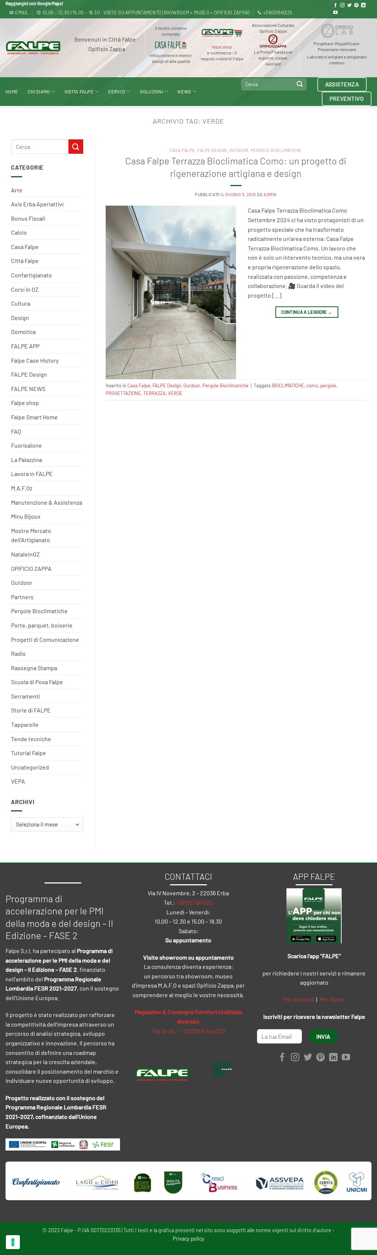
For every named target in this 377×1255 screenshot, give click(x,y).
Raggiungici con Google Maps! (34, 3)
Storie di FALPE (31, 710)
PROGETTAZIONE (123, 393)
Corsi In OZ (25, 289)
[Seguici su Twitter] (349, 5)
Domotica (23, 331)
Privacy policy (188, 1239)
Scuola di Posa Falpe (37, 681)
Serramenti (25, 696)
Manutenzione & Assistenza (46, 502)
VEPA (18, 781)
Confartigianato (31, 274)
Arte (16, 189)
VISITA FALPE (79, 92)
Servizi (116, 92)
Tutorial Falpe (28, 752)
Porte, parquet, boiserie (42, 625)
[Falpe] (33, 47)
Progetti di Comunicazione (45, 639)
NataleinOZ (25, 554)
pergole (328, 385)
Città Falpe (25, 260)
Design (20, 317)
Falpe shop (25, 402)
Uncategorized (30, 767)
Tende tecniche (31, 738)
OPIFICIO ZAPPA (31, 568)
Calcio (19, 232)
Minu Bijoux (25, 516)
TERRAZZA (154, 393)
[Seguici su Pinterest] (356, 5)
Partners (22, 596)
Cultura (20, 303)
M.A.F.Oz (21, 487)
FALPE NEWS (28, 388)
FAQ (16, 431)
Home (12, 92)
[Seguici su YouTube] (335, 12)
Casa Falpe (25, 246)
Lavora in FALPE (32, 473)
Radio (18, 653)
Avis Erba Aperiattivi (37, 203)
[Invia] (300, 84)
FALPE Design (29, 374)
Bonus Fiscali (28, 218)
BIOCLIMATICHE (288, 385)
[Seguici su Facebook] (335, 5)
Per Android (298, 999)
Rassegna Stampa (34, 667)
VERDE (175, 393)
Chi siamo (39, 92)
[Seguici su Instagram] (342, 5)
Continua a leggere (306, 311)
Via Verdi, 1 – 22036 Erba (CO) (188, 1030)
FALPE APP (25, 345)
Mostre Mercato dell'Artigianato (31, 535)
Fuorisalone (26, 445)
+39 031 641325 (194, 902)
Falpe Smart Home (34, 416)
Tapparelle (25, 724)
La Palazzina (26, 459)
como (312, 385)
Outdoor (21, 582)
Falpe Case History (35, 360)
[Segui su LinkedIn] (363, 5)
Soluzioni (151, 92)
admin (270, 194)
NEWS (184, 92)
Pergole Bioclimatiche (39, 610)
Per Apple (332, 999)
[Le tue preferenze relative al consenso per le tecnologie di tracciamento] (13, 1242)
